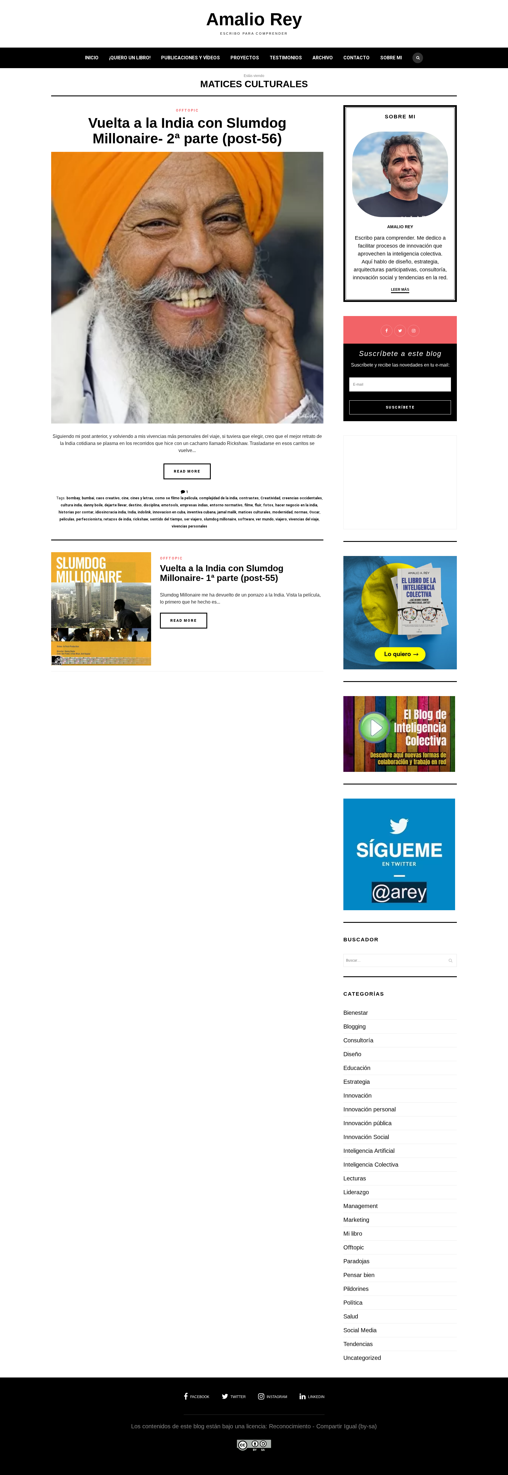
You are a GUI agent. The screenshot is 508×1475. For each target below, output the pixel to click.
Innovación (357, 1095)
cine (124, 498)
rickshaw (140, 519)
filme (248, 505)
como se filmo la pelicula (176, 498)
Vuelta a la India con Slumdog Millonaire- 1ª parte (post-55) (221, 573)
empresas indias (194, 505)
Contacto (356, 58)
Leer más (400, 290)
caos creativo (108, 498)
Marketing (356, 1220)
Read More (187, 471)
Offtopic (187, 110)
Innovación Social (366, 1137)
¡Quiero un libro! (130, 58)
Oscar (314, 512)
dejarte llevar (115, 505)
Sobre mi (391, 58)
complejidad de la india (218, 498)
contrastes (249, 498)
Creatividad (270, 498)
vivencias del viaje (304, 519)
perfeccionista (89, 519)
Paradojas (356, 1261)
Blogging (354, 1026)
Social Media (360, 1330)
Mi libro (352, 1233)
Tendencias (358, 1344)
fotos (268, 505)
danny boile (93, 505)
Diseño (352, 1054)
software (246, 519)
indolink (144, 512)
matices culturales (254, 512)
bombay (73, 498)
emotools (169, 505)
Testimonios (286, 58)
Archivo (323, 58)
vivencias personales (189, 526)
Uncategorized (362, 1358)
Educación (356, 1068)
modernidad (282, 512)
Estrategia (356, 1081)
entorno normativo (226, 505)
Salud (350, 1316)
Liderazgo (356, 1192)
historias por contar (76, 512)
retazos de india (117, 519)
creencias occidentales (302, 498)
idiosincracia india (110, 512)
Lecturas (354, 1178)
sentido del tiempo (166, 519)
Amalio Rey (254, 19)
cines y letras (141, 498)
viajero (281, 519)
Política (352, 1302)
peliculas (66, 519)
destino (135, 505)
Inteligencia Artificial (369, 1151)
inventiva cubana (201, 512)
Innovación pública (367, 1123)
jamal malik (226, 512)
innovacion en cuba (169, 512)
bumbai (88, 498)
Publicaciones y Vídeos (190, 58)
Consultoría (358, 1040)
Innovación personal (369, 1109)
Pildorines (356, 1289)
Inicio (91, 58)
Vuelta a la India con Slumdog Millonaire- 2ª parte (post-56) (187, 130)
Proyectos (244, 58)
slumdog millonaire (220, 519)
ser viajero (193, 519)
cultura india (71, 505)
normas (301, 512)
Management (360, 1206)
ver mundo (265, 519)
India (132, 512)
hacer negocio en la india (296, 505)
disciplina (151, 505)
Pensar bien (359, 1275)
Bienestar (355, 1012)
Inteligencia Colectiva (370, 1164)
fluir (258, 505)
